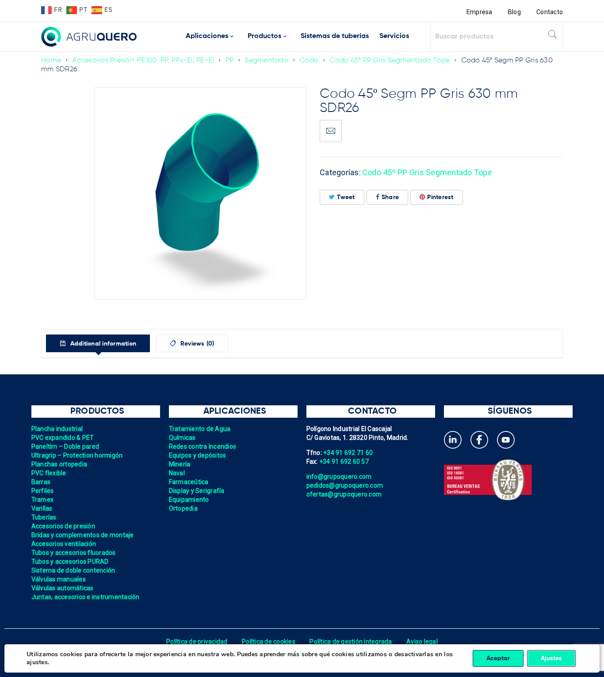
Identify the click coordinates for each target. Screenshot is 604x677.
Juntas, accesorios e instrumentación (85, 596)
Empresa (479, 11)
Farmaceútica (189, 481)
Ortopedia (183, 508)
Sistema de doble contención (73, 570)
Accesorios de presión (63, 526)
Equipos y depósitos (197, 455)
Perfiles (42, 490)
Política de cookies (268, 641)
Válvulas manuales (58, 579)
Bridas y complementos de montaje (82, 535)
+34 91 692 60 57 (344, 461)
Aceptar (498, 658)
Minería (180, 464)
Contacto (549, 11)
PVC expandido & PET (62, 437)
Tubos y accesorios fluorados (73, 552)
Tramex (42, 499)
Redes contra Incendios (203, 446)
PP (230, 60)
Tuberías (44, 517)
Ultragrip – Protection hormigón (77, 455)
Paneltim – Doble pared (65, 446)
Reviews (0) (196, 344)
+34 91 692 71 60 (348, 452)
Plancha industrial (57, 428)
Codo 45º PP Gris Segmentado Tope (389, 60)
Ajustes (551, 658)
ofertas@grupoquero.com (344, 494)
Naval (177, 473)
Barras (41, 481)
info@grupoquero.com (339, 476)
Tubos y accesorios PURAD (70, 561)
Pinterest (440, 197)
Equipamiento (189, 499)
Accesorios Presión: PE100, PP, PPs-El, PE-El (143, 60)
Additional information (102, 344)
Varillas (42, 508)
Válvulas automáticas (62, 588)
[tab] (98, 343)
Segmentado (266, 60)
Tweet (346, 197)
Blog (514, 11)
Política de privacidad (197, 641)
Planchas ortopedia (59, 464)
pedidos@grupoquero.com (344, 485)
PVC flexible (48, 473)
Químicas (182, 437)
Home (51, 60)
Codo (308, 60)
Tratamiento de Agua (200, 428)
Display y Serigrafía (197, 490)
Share (390, 197)
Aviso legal (422, 641)
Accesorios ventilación (63, 543)
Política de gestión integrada (351, 641)
